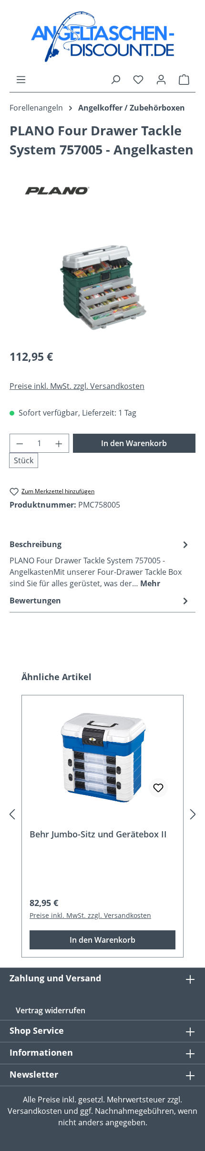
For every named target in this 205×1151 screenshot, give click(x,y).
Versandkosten (35, 1111)
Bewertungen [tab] (35, 600)
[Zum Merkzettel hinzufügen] (158, 787)
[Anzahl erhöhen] (59, 443)
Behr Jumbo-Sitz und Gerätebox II (98, 834)
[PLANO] (102, 190)
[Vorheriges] (12, 814)
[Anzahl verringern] (20, 443)
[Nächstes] (193, 814)
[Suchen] (115, 79)
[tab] (100, 563)
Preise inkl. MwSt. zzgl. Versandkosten (77, 386)
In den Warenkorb (134, 443)
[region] (102, 287)
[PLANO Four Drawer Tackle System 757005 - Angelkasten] (102, 287)
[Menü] (21, 79)
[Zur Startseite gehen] (102, 36)
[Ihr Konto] (161, 79)
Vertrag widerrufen (50, 1010)
